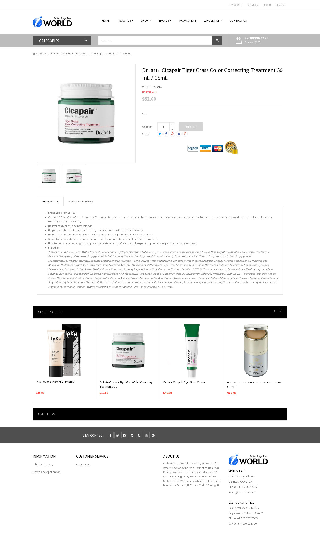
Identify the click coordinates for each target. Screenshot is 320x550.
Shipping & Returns (80, 201)
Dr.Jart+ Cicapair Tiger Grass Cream (184, 382)
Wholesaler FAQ (43, 464)
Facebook (166, 134)
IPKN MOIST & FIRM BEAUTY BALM (55, 382)
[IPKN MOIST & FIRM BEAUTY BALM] (64, 350)
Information (50, 201)
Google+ (172, 134)
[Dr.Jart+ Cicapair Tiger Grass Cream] (192, 350)
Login (267, 5)
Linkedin (179, 134)
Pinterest (185, 134)
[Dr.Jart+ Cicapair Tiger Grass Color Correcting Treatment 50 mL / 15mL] (49, 176)
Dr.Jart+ (157, 87)
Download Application (47, 472)
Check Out (253, 5)
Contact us (82, 464)
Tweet (160, 134)
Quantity (147, 126)
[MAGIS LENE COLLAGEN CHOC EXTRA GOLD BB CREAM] (256, 350)
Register (280, 5)
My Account (235, 5)
